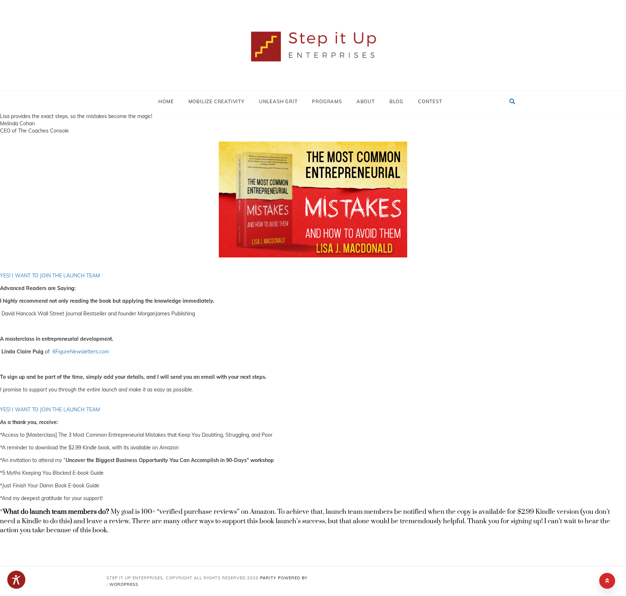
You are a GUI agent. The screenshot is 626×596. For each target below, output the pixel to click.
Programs (327, 101)
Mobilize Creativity (216, 101)
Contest (430, 101)
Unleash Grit (278, 101)
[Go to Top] (607, 581)
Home (166, 101)
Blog (396, 101)
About (365, 101)
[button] (512, 101)
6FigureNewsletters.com (81, 351)
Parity (269, 577)
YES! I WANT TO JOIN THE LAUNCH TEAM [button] (50, 275)
